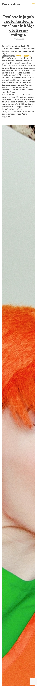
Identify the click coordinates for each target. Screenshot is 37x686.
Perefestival (11, 4)
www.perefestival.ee (25, 56)
